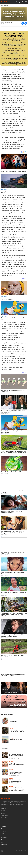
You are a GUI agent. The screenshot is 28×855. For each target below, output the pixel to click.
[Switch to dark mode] (13, 1)
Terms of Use (4, 844)
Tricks (2, 833)
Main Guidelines (4, 815)
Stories (6, 5)
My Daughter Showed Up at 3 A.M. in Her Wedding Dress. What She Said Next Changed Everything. (17, 789)
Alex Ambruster (8, 22)
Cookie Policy (4, 842)
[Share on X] (22, 23)
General (11, 761)
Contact (2, 813)
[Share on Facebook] (25, 23)
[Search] (16, 1)
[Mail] (2, 851)
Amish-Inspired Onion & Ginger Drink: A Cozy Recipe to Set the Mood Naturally (15, 772)
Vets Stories (3, 831)
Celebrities (3, 826)
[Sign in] (22, 1)
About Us (3, 810)
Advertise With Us (5, 817)
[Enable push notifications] (19, 1)
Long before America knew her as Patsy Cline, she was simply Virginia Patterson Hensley (16, 755)
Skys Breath (4, 1)
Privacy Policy (4, 839)
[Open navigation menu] (25, 1)
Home (2, 5)
